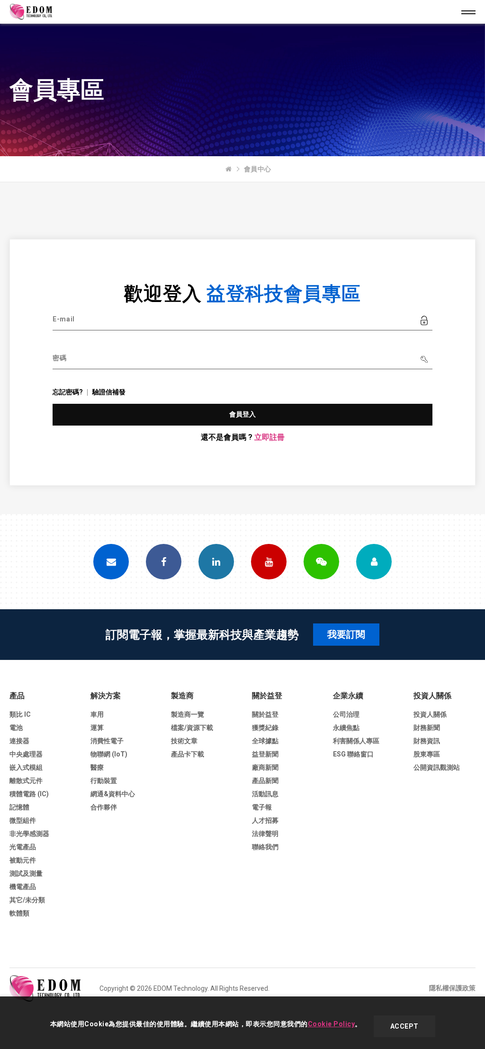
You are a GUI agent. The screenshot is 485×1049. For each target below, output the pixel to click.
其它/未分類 (27, 900)
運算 (97, 727)
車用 (97, 714)
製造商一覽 (187, 714)
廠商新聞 (265, 767)
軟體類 (19, 913)
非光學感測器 (29, 833)
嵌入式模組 (26, 767)
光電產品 (22, 847)
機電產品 (22, 886)
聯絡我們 (265, 847)
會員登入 (242, 414)
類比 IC (20, 714)
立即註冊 (269, 437)
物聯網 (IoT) (108, 754)
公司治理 (346, 714)
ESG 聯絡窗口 (353, 754)
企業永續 (348, 695)
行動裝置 (103, 780)
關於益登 (267, 695)
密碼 (59, 358)
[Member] (374, 561)
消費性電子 (107, 741)
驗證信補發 (109, 392)
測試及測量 (26, 873)
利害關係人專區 (356, 741)
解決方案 (105, 695)
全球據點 (265, 741)
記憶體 (19, 807)
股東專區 (426, 754)
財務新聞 (426, 727)
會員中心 (257, 169)
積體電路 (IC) (29, 794)
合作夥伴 (103, 807)
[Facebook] (163, 561)
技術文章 (184, 741)
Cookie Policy (331, 1024)
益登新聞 (265, 754)
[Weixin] (321, 561)
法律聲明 (265, 833)
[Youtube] (269, 561)
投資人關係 (432, 695)
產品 (17, 695)
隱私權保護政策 (452, 988)
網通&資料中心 (112, 794)
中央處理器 (26, 754)
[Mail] (111, 561)
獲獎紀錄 (265, 727)
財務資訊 (426, 741)
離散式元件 (26, 780)
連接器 (19, 741)
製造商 (182, 695)
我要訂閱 (346, 634)
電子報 (262, 807)
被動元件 (22, 860)
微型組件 (22, 820)
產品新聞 (265, 780)
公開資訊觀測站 (436, 767)
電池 (16, 727)
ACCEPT (404, 1026)
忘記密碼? (68, 392)
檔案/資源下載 (192, 727)
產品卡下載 (187, 754)
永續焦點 (346, 727)
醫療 (97, 767)
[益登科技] (228, 169)
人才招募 (265, 820)
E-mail (64, 319)
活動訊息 (265, 794)
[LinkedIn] (216, 561)
